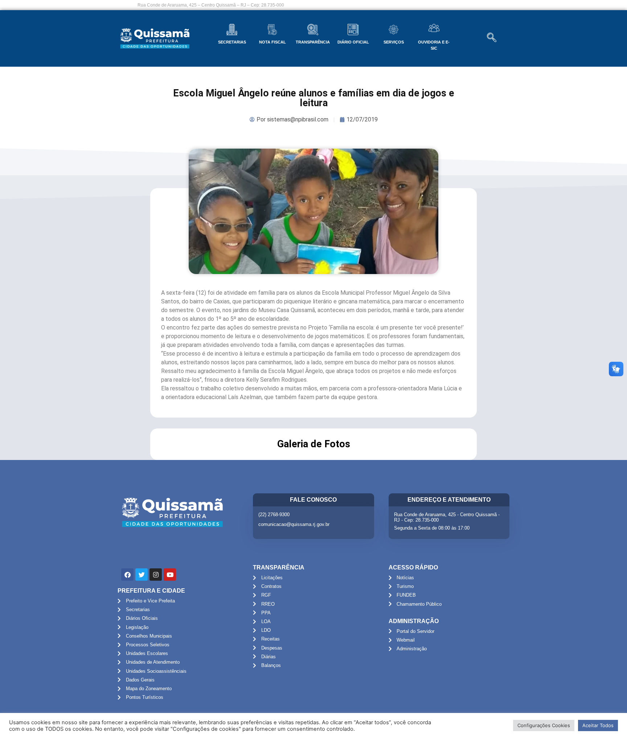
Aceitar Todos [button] (598, 725)
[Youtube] (170, 574)
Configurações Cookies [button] (543, 725)
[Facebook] (127, 574)
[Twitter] (141, 574)
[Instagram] (155, 574)
